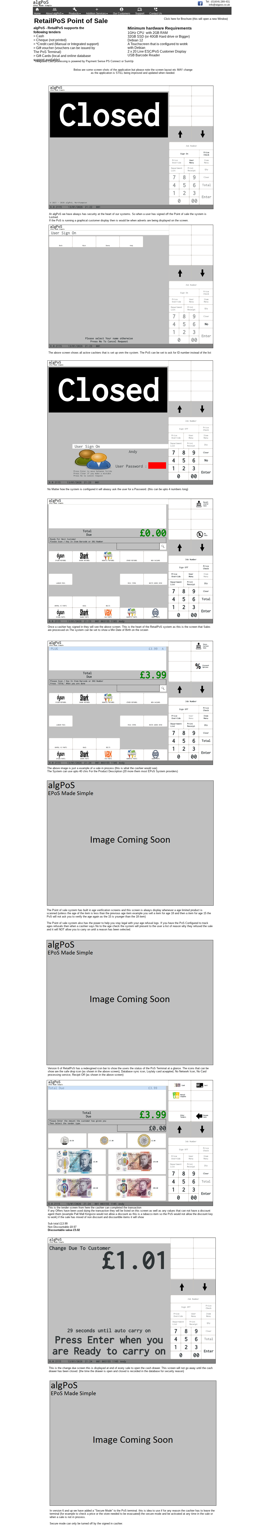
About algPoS (54, 11)
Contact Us (155, 11)
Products (74, 11)
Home (37, 11)
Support (139, 11)
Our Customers (121, 11)
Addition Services (96, 11)
